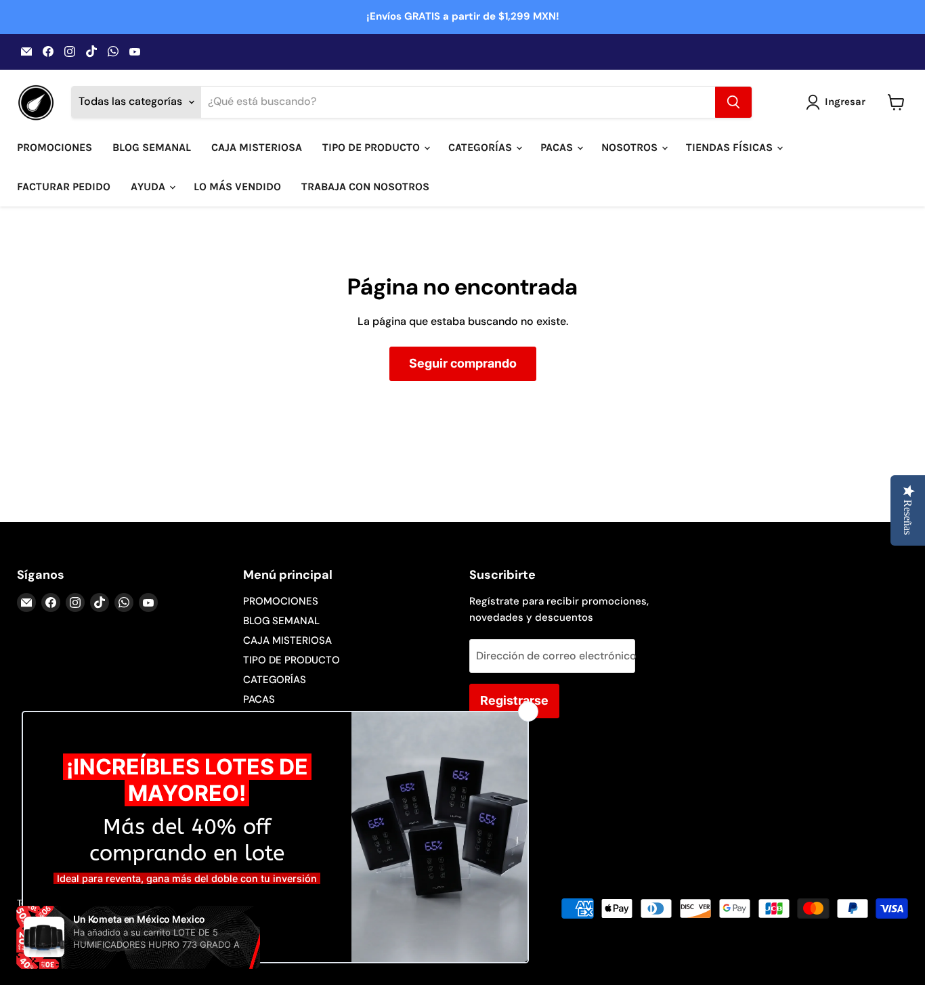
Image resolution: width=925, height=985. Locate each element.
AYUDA (149, 186)
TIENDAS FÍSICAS (730, 147)
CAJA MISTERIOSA (256, 147)
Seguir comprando (463, 363)
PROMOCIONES (54, 147)
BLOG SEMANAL (151, 147)
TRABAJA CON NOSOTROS (365, 186)
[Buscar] (733, 102)
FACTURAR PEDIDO (63, 186)
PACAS (558, 147)
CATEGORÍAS (481, 147)
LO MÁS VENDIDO (237, 186)
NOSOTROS (630, 147)
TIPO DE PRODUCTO (372, 147)
